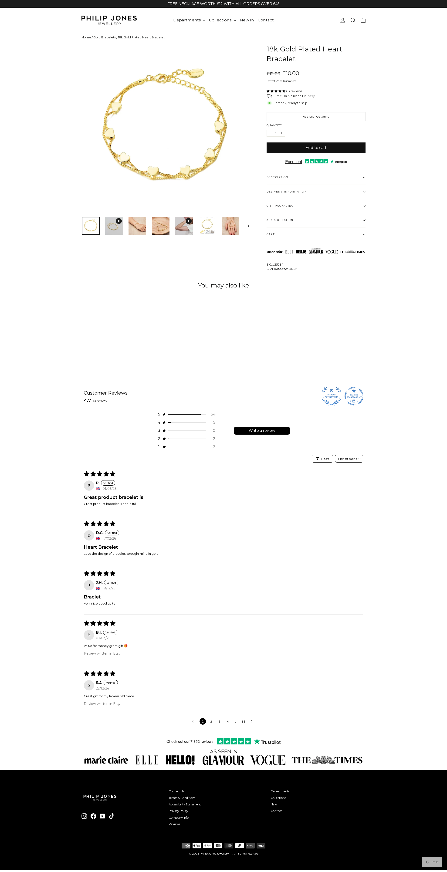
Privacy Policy (178, 811)
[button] (276, 91)
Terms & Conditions (182, 798)
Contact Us (176, 791)
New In (247, 20)
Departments (187, 20)
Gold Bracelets (104, 37)
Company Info (179, 817)
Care (271, 234)
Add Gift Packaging (316, 116)
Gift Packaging (280, 205)
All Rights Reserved (245, 853)
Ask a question (280, 220)
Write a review (262, 430)
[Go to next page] (253, 721)
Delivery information (287, 191)
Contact (266, 20)
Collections (221, 20)
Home (86, 37)
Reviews (174, 824)
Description (277, 177)
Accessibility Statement (185, 804)
